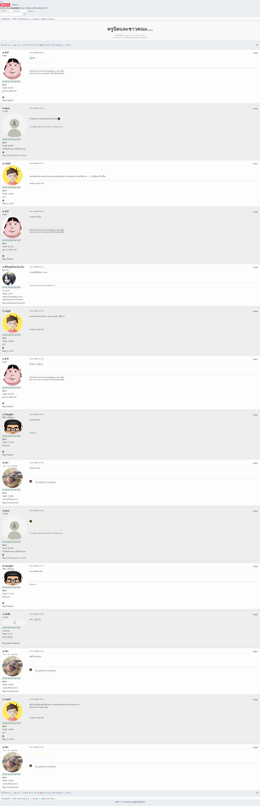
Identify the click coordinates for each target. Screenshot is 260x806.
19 (56, 45)
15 (45, 45)
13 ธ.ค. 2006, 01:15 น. (36, 463)
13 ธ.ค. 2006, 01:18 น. (36, 614)
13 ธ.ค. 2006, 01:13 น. (36, 311)
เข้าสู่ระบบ (29, 8)
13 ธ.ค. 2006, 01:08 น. (36, 52)
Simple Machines (138, 802)
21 (62, 45)
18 (53, 45)
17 (51, 45)
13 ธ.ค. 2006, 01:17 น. (36, 566)
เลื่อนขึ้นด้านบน (6, 793)
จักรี (7, 52)
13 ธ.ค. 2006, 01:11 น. (36, 163)
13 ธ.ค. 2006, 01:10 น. (36, 108)
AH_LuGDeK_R (50, 482)
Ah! (6, 462)
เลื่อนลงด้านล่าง (6, 45)
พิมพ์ (257, 45)
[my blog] (3, 451)
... (22, 45)
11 (32, 45)
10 (29, 45)
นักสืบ (7, 614)
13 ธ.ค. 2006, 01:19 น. (36, 747)
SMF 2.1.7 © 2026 (122, 802)
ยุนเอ (7, 108)
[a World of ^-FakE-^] (3, 152)
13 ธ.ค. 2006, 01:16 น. (36, 511)
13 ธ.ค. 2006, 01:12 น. (36, 211)
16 (48, 45)
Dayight (9, 414)
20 (59, 45)
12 (35, 45)
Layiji (8, 163)
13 (38, 45)
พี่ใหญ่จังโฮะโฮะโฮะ (14, 266)
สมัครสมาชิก (42, 8)
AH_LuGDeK (39, 482)
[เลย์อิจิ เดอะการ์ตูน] (3, 200)
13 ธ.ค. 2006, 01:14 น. (36, 414)
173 (67, 45)
